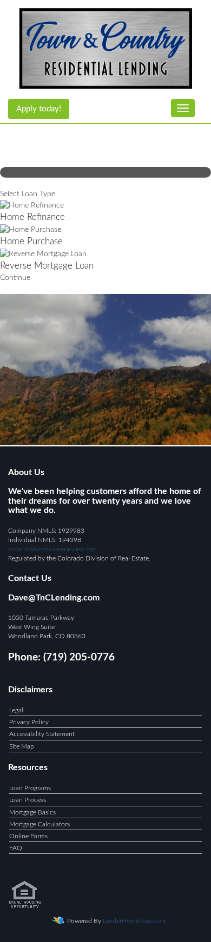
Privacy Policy (29, 722)
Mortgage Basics (32, 812)
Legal (16, 710)
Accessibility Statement (42, 734)
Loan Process (27, 800)
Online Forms (28, 836)
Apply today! (38, 109)
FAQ (15, 848)
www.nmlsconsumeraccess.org (51, 549)
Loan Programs (30, 788)
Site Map (21, 746)
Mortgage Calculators (39, 824)
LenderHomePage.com (135, 921)
